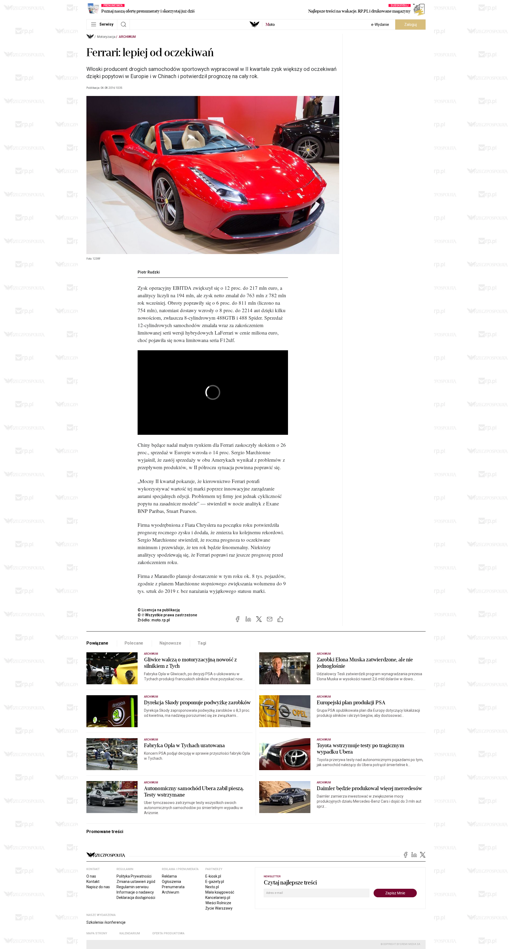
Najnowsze (170, 643)
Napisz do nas (98, 887)
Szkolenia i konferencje (106, 922)
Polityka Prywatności (134, 876)
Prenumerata (173, 887)
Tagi (202, 643)
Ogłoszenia (171, 881)
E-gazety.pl (214, 881)
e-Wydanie (380, 24)
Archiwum (127, 37)
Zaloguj (410, 24)
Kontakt (92, 881)
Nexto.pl (212, 887)
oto (270, 24)
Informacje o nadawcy (135, 892)
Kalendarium (129, 933)
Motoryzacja (106, 37)
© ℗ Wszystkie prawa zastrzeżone (167, 615)
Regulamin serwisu (133, 887)
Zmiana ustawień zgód (136, 881)
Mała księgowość (219, 892)
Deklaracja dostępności (136, 897)
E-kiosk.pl (213, 876)
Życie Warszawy (219, 908)
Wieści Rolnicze (218, 903)
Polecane (134, 643)
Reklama (169, 876)
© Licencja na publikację (159, 610)
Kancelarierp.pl (217, 897)
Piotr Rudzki (149, 272)
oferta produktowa (168, 933)
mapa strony (96, 933)
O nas (91, 876)
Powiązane (97, 643)
